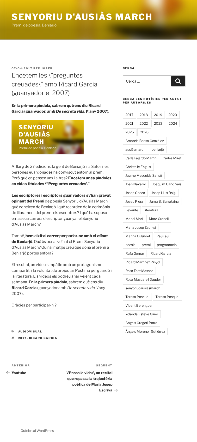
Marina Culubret (137, 236)
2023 (158, 123)
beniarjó (158, 149)
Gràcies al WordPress (37, 431)
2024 (173, 123)
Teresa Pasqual (167, 297)
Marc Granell (159, 219)
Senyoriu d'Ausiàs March (82, 17)
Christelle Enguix (138, 167)
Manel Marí (134, 219)
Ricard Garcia (43, 338)
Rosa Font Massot (139, 271)
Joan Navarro (135, 184)
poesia (130, 245)
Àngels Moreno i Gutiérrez (145, 331)
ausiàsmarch (135, 149)
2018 (144, 115)
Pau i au (162, 236)
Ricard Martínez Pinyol (142, 262)
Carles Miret (172, 158)
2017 (22, 338)
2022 (144, 123)
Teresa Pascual (137, 297)
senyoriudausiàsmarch (142, 288)
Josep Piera (134, 201)
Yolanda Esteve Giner (141, 314)
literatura (151, 210)
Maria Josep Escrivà (140, 227)
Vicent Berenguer (139, 305)
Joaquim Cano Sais (166, 184)
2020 (172, 115)
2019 (158, 115)
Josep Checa (135, 193)
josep (47, 68)
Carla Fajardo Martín (140, 158)
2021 (129, 123)
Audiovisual (30, 331)
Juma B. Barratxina (164, 201)
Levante (131, 210)
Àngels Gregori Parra (141, 323)
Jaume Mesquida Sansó (143, 175)
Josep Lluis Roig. (163, 193)
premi (146, 245)
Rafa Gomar (134, 253)
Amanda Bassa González (144, 141)
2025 (129, 132)
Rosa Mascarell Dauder (143, 279)
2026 (144, 132)
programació (167, 245)
